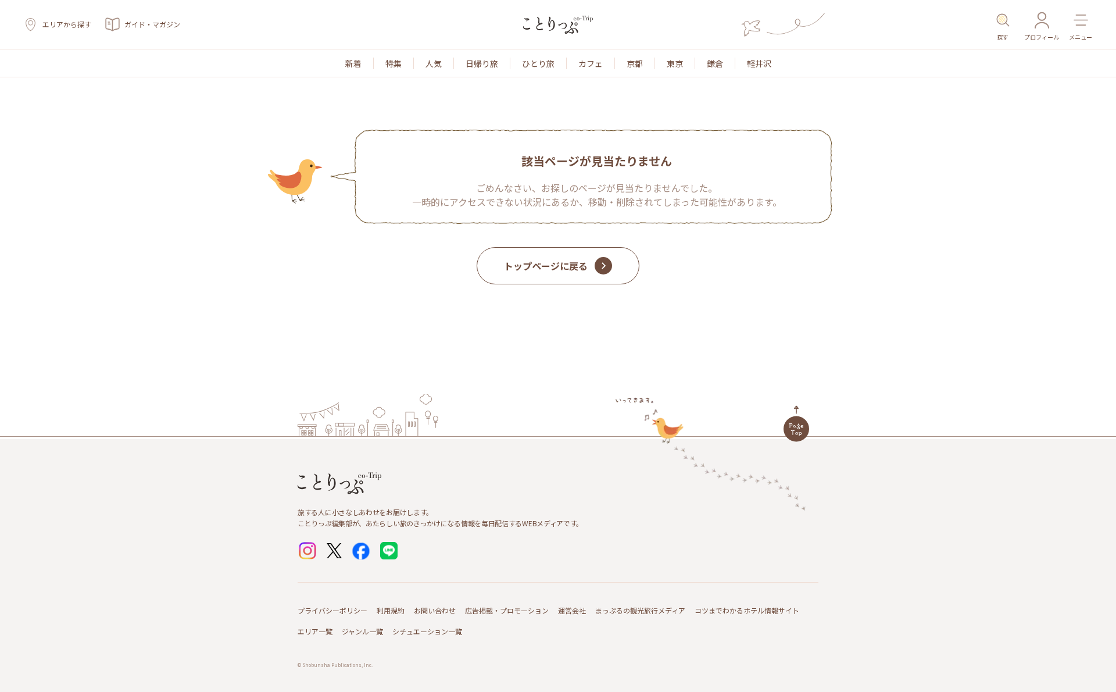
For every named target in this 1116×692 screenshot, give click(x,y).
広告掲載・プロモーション (507, 610)
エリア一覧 (315, 631)
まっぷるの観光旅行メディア (640, 610)
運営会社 (572, 610)
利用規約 (391, 610)
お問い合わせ (435, 610)
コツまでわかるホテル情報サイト (747, 610)
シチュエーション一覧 (427, 631)
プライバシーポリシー (332, 610)
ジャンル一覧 (362, 631)
